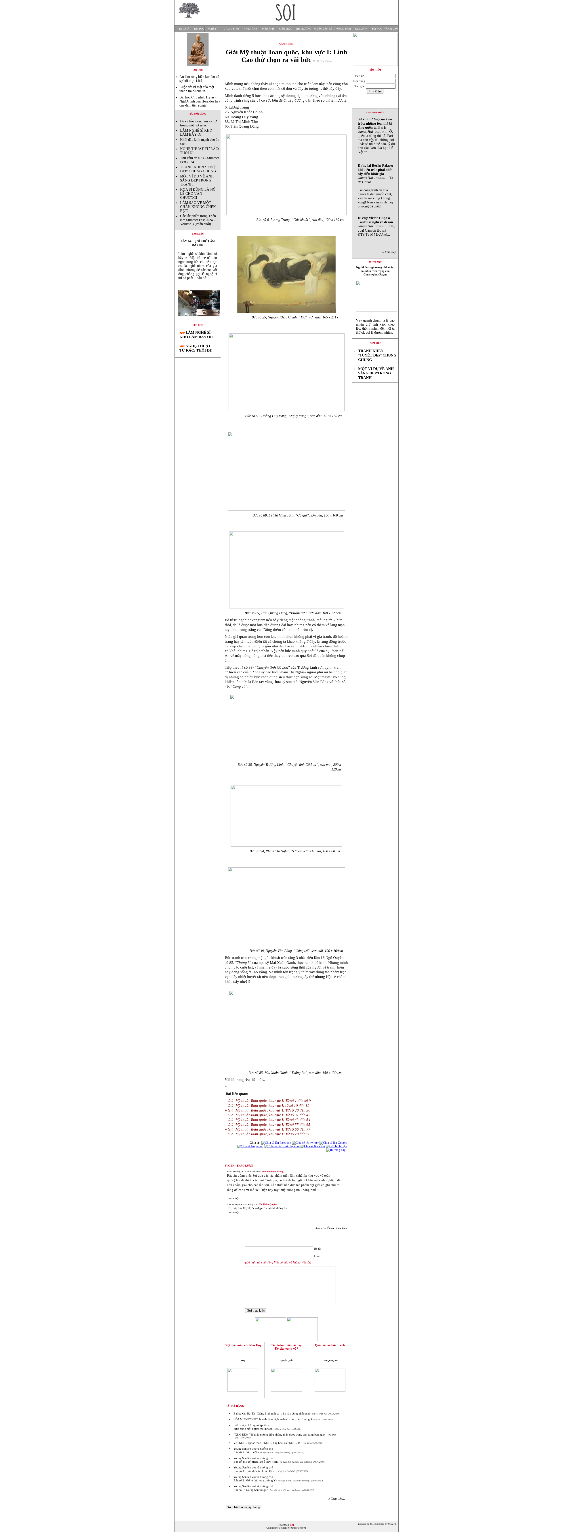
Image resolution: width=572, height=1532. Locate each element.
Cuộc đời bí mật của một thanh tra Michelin (196, 89)
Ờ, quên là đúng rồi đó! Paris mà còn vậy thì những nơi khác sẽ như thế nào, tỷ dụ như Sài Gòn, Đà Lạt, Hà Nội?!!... (376, 135)
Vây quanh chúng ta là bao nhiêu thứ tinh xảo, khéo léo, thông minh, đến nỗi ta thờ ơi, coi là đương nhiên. (375, 326)
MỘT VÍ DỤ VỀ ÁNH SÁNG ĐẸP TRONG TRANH (197, 180)
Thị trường (303, 29)
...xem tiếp (233, 1198)
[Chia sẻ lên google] (333, 1142)
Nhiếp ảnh (250, 29)
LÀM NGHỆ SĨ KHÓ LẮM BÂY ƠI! (196, 132)
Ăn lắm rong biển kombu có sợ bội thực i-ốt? (199, 79)
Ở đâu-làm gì (323, 29)
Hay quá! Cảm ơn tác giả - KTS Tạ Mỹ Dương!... (376, 226)
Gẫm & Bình (231, 29)
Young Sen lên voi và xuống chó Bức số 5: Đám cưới (253, 1450)
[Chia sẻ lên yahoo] (250, 1146)
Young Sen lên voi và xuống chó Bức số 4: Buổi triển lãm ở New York (255, 1459)
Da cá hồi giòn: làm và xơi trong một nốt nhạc (198, 123)
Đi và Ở (184, 29)
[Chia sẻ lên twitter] (305, 1142)
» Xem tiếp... (336, 1498)
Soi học (377, 29)
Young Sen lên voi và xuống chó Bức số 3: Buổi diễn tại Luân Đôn (253, 1469)
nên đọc (198, 325)
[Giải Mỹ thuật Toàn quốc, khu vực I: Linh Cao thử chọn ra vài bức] (198, 320)
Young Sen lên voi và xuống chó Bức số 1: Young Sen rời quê (253, 1488)
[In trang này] (336, 1150)
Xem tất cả (331, 1228)
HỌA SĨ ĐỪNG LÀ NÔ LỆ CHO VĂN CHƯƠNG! (198, 193)
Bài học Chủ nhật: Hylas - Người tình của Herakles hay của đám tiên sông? (199, 101)
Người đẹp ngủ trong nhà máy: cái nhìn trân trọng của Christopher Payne (375, 271)
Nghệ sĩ (212, 29)
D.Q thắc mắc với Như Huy (243, 1345)
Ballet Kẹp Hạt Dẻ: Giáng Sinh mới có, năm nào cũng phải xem (271, 1413)
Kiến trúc (285, 29)
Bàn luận (361, 29)
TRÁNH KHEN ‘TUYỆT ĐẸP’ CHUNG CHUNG (199, 169)
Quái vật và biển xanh (330, 1345)
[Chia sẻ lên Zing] (313, 1146)
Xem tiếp (375, 343)
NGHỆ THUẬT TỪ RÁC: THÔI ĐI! (195, 348)
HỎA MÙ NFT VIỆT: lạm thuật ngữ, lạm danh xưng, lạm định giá (272, 1419)
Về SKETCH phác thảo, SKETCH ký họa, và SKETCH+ (266, 1443)
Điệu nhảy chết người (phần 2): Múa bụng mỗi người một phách (253, 1426)
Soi (292, 1524)
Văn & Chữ (391, 29)
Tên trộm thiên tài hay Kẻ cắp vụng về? (286, 1347)
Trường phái (342, 29)
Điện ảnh (268, 29)
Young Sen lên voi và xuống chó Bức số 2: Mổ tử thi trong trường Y (254, 1478)
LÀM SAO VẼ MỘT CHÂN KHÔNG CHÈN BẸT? (198, 207)
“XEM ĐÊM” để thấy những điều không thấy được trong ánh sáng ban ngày (279, 1434)
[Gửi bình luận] (336, 1146)
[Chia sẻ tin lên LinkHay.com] (282, 1146)
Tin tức (199, 29)
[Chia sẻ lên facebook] (276, 1142)
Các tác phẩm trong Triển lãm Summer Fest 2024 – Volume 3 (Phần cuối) (198, 220)
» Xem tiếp (390, 252)
